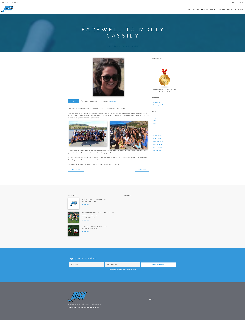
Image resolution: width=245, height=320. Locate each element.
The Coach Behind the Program (95, 226)
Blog (116, 46)
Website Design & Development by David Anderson (83, 307)
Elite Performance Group (217, 9)
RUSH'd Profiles (158, 141)
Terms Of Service (131, 270)
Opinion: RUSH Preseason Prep (94, 199)
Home (188, 9)
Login (233, 2)
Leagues (240, 9)
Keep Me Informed (158, 264)
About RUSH (195, 9)
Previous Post (76, 169)
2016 (154, 118)
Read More (85, 204)
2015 (154, 121)
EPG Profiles (157, 138)
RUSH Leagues (157, 147)
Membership (204, 9)
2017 (154, 116)
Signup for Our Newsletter (10, 2)
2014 (154, 123)
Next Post (142, 169)
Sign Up (241, 2)
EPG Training (157, 135)
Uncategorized (158, 105)
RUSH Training (231, 9)
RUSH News (112, 101)
